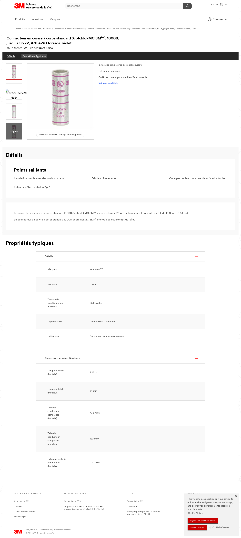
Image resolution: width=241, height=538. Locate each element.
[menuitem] (11, 56)
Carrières (18, 506)
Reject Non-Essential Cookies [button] (202, 521)
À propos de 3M (21, 501)
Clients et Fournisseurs (24, 512)
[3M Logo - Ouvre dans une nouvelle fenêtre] (33, 5)
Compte (217, 19)
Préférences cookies (62, 530)
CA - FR (215, 5)
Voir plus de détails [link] (108, 83)
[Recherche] (187, 6)
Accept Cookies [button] (197, 528)
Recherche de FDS (72, 501)
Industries (37, 19)
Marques (55, 19)
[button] (219, 527)
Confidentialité (45, 530)
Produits (20, 19)
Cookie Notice (195, 513)
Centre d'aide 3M (135, 501)
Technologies (20, 517)
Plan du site (132, 506)
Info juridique (31, 530)
